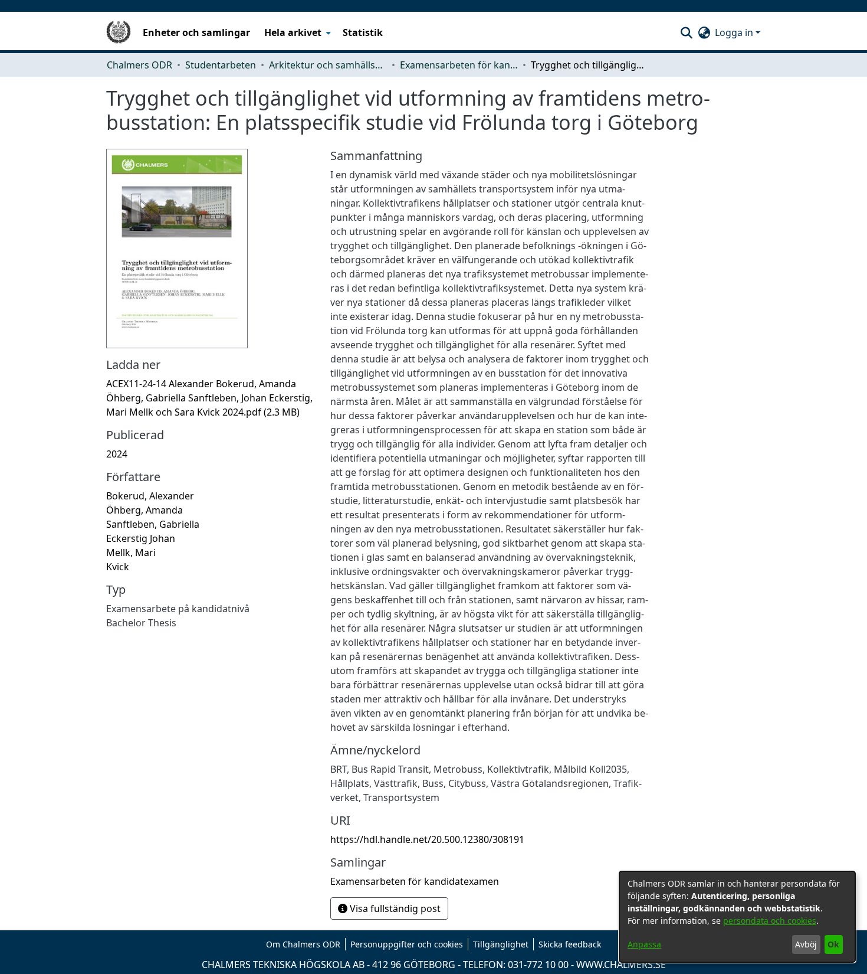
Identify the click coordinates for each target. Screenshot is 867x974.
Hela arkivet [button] (292, 32)
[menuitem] (296, 32)
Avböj (806, 944)
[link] (209, 398)
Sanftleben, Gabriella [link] (152, 524)
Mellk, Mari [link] (131, 552)
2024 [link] (116, 453)
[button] (686, 32)
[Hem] (118, 32)
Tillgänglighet (500, 944)
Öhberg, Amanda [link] (144, 510)
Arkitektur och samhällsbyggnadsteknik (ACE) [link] (328, 64)
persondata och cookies (769, 920)
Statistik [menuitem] (363, 32)
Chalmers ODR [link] (139, 64)
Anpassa (644, 944)
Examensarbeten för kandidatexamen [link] (459, 64)
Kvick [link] (117, 566)
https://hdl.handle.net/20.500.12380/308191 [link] (427, 839)
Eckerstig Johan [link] (140, 538)
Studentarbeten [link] (220, 64)
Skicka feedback (569, 944)
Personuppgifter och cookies (406, 944)
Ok (833, 944)
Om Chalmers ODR (303, 944)
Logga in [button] (735, 32)
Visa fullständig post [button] (394, 908)
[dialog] (737, 916)
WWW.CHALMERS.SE (621, 964)
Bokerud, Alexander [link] (150, 495)
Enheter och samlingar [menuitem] (196, 32)
